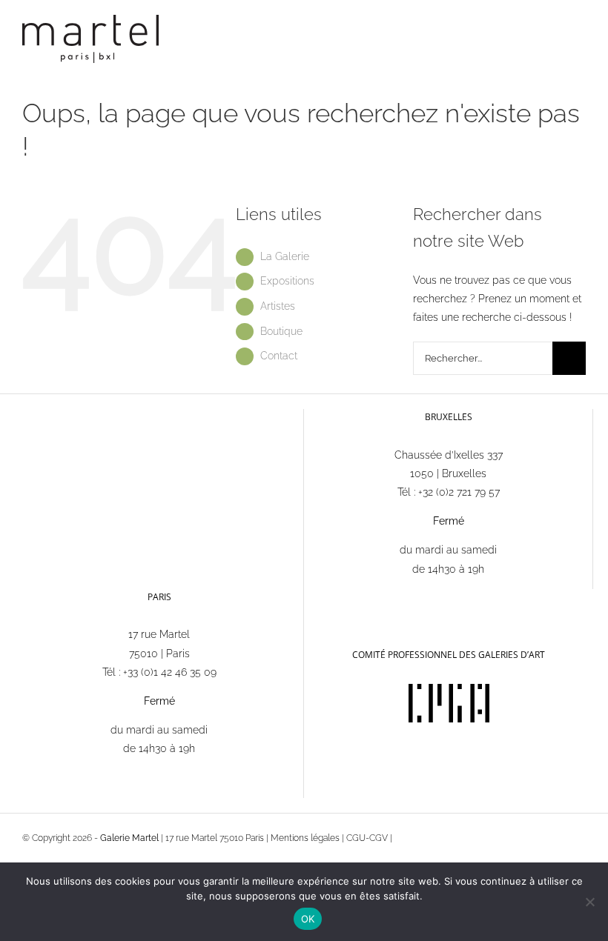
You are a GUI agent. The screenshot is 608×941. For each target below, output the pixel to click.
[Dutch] (359, 596)
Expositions (287, 281)
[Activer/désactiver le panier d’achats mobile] (553, 33)
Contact (278, 356)
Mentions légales (305, 838)
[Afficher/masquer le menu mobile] (580, 33)
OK (308, 919)
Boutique (281, 331)
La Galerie (284, 256)
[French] (320, 596)
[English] (339, 596)
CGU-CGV (367, 838)
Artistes (277, 306)
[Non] (589, 901)
